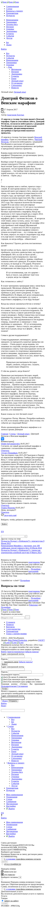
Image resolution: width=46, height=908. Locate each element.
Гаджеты (10, 34)
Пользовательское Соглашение (14, 686)
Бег (7, 42)
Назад (5, 701)
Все (7, 53)
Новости (15, 88)
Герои (13, 78)
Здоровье (10, 29)
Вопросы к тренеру (14, 11)
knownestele (33, 571)
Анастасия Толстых (15, 115)
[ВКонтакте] (2, 438)
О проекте (10, 622)
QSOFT (41, 640)
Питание (10, 27)
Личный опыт (17, 81)
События (10, 36)
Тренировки (11, 22)
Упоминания (11, 797)
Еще (10, 67)
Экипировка (11, 31)
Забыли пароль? (32, 652)
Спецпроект (16, 85)
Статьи (9, 9)
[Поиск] (26, 536)
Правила (10, 624)
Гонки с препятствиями (16, 634)
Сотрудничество (13, 629)
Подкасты (10, 15)
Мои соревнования (14, 795)
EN (2, 532)
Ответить (5, 450)
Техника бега (12, 24)
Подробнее (36, 569)
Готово (4, 689)
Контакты (10, 627)
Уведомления (12, 804)
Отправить (13, 701)
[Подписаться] (27, 617)
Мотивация (16, 69)
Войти (4, 49)
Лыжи (9, 45)
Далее (4, 862)
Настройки (11, 806)
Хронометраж (12, 13)
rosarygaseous (34, 562)
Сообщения (11, 801)
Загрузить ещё (10, 515)
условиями (10, 859)
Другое (9, 38)
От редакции (16, 83)
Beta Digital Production (17, 640)
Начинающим (12, 20)
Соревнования (12, 6)
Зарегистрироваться (16, 652)
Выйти (11, 809)
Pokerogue (33, 605)
